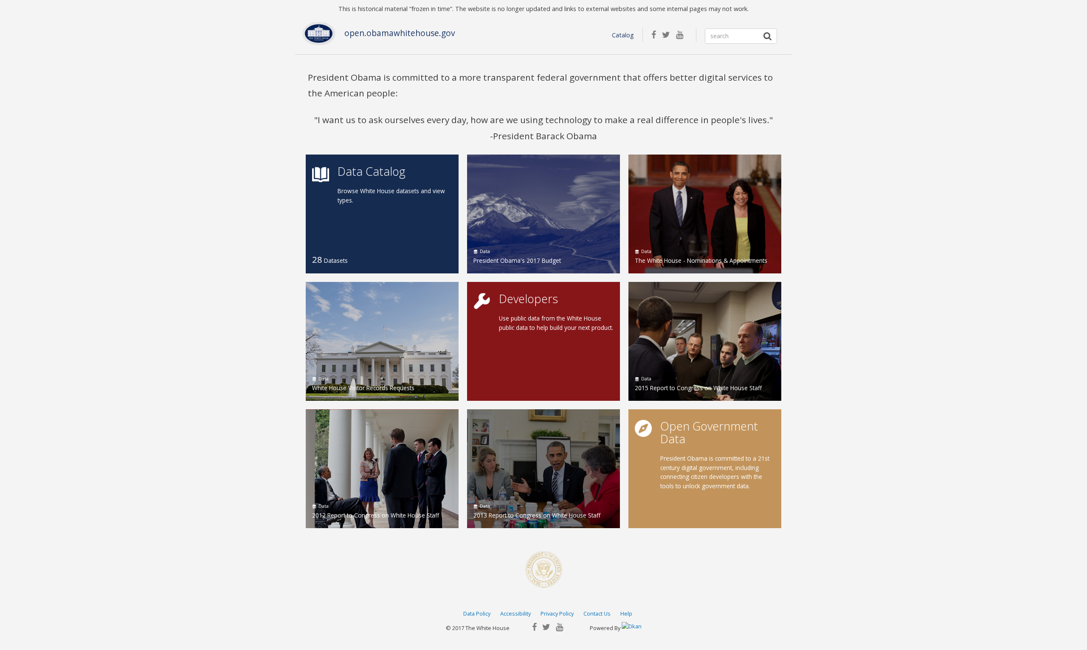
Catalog (623, 35)
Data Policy (476, 613)
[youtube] (681, 35)
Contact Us (597, 613)
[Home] (318, 33)
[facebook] (656, 35)
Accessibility (515, 613)
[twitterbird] (669, 35)
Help (626, 613)
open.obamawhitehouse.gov (399, 33)
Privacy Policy (557, 613)
